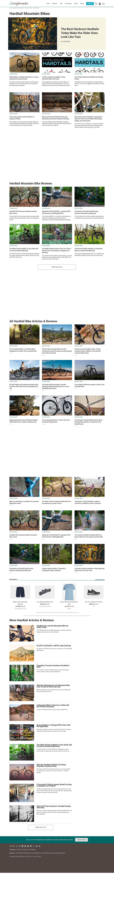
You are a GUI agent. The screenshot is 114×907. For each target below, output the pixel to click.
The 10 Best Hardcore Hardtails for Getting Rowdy (89, 78)
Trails (48, 3)
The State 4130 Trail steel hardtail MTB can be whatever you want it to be (56, 502)
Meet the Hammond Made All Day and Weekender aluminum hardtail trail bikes (55, 118)
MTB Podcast (19, 853)
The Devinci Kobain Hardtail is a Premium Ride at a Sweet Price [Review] (88, 249)
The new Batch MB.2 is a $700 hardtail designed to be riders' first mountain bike (23, 350)
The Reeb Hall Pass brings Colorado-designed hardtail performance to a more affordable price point (55, 386)
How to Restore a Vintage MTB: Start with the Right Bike (53, 726)
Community (68, 3)
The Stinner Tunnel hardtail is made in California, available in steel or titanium (88, 502)
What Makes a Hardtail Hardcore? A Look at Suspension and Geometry (24, 78)
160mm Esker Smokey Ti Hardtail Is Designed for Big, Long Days (54, 569)
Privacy (39, 856)
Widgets (33, 849)
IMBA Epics (38, 853)
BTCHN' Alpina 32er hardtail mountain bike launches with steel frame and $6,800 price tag (23, 386)
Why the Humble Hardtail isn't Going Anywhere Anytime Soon (51, 765)
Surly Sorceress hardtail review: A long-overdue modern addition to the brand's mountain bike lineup (88, 351)
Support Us (26, 849)
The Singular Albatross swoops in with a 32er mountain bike (89, 385)
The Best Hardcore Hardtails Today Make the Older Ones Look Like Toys (80, 33)
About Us (19, 849)
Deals (76, 3)
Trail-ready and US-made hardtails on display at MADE (21, 118)
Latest (82, 3)
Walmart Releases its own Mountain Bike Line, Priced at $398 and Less (53, 686)
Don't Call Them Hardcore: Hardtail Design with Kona (54, 807)
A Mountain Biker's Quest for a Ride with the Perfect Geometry (53, 706)
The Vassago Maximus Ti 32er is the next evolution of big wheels (56, 421)
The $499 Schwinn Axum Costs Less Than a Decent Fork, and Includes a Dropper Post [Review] (56, 250)
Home (10, 8)
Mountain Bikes (28, 8)
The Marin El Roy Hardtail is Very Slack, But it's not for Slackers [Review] (23, 249)
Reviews (54, 3)
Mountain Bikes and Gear (18, 8)
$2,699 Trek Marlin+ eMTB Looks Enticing (54, 646)
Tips (61, 3)
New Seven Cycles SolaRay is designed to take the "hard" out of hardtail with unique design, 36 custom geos (88, 119)
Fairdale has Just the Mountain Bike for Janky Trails (52, 626)
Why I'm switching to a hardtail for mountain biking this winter (24, 502)
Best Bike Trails (29, 853)
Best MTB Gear (47, 853)
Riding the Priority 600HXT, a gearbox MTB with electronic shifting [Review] (56, 212)
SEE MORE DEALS (100, 579)
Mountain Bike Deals (59, 853)
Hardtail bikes (13, 74)
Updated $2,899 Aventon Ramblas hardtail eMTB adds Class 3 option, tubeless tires (23, 421)
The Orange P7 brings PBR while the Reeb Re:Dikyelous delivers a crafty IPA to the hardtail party (88, 422)
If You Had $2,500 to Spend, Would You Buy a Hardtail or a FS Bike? (54, 785)
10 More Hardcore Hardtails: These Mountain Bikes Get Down (53, 78)
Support (90, 3)
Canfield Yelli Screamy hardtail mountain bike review (23, 212)
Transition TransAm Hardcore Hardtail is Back (53, 666)
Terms (34, 856)
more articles (57, 267)
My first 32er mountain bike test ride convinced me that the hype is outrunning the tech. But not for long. (57, 351)
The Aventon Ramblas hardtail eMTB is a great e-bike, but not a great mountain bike (89, 536)
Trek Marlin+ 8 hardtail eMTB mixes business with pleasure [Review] (86, 212)
